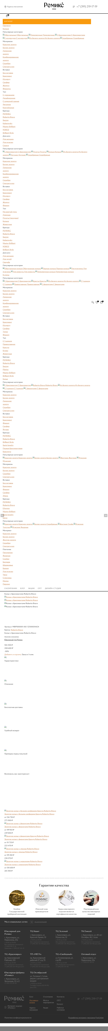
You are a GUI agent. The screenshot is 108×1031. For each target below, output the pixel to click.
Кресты (6, 347)
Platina (5, 370)
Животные (7, 224)
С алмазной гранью (11, 101)
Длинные (7, 215)
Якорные (6, 556)
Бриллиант (7, 76)
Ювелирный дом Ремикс (13, 640)
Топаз (5, 332)
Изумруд (6, 79)
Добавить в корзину (12, 654)
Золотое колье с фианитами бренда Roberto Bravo (25, 839)
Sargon (6, 120)
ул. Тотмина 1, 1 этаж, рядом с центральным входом (39, 978)
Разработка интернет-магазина (81, 1018)
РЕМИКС (7, 114)
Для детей (7, 259)
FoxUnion (100, 1018)
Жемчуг (6, 86)
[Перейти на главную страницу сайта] (54, 7)
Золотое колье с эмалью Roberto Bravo (20, 852)
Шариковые (8, 565)
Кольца (6, 221)
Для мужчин (8, 142)
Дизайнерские (9, 98)
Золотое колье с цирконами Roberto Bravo (22, 865)
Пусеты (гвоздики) (10, 218)
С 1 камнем (7, 341)
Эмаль (5, 496)
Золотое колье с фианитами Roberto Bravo (22, 827)
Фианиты (7, 89)
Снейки (6, 559)
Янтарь (6, 430)
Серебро (6, 63)
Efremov (6, 508)
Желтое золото (9, 540)
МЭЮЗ (6, 130)
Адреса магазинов (15, 7)
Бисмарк (6, 562)
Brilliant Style (8, 133)
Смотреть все (8, 67)
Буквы (5, 351)
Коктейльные (8, 108)
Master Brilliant (9, 127)
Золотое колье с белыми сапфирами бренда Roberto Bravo (29, 814)
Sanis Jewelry (8, 445)
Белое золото (8, 48)
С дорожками (8, 95)
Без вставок (8, 73)
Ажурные (7, 104)
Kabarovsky (7, 123)
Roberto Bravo (9, 117)
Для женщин (8, 139)
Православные (9, 344)
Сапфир (6, 82)
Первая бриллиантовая (12, 448)
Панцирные (8, 553)
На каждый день (10, 212)
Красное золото (9, 45)
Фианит (6, 205)
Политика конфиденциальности (17, 1018)
